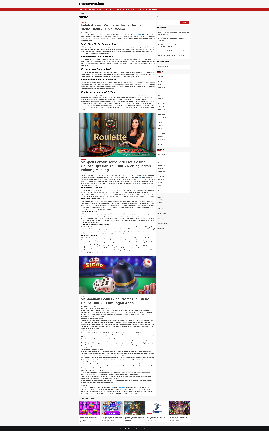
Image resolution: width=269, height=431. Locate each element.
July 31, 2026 (87, 421)
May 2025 (160, 95)
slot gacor (160, 182)
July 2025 (160, 90)
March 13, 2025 (89, 173)
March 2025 (161, 100)
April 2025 (160, 98)
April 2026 (160, 84)
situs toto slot (160, 218)
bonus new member (162, 213)
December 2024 (162, 109)
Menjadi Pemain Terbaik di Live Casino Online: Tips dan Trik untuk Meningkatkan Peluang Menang (116, 166)
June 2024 (160, 125)
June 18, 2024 (92, 306)
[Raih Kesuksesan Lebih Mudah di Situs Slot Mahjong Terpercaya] (112, 408)
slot (158, 220)
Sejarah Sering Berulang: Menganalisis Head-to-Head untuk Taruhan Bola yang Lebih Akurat (172, 45)
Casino (81, 9)
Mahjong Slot (121, 9)
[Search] (189, 9)
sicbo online (122, 387)
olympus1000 (161, 171)
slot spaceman (160, 228)
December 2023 (162, 136)
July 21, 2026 (132, 421)
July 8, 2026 (154, 420)
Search (159, 17)
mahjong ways (160, 208)
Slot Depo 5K (161, 179)
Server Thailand (142, 9)
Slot (93, 9)
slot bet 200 (161, 176)
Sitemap (99, 9)
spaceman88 (137, 34)
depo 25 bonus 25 (161, 199)
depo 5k (159, 194)
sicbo (139, 177)
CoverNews (139, 428)
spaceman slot (160, 210)
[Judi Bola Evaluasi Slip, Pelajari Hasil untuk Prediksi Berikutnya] (157, 408)
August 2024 (161, 120)
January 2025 (161, 106)
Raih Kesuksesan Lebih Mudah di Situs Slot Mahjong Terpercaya (171, 39)
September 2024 (162, 117)
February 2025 (162, 103)
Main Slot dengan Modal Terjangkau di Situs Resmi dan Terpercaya (171, 56)
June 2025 (160, 92)
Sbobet (105, 9)
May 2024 (160, 128)
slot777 (160, 188)
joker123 (159, 202)
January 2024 (161, 133)
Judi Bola (88, 9)
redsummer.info (91, 4)
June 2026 (160, 79)
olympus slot (160, 215)
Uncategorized (84, 296)
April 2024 (160, 131)
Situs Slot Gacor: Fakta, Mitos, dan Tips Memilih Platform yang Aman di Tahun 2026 (173, 33)
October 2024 (161, 114)
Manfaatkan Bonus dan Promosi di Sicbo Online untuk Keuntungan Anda (115, 301)
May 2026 (160, 81)
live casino (83, 22)
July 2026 (160, 76)
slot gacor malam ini (162, 223)
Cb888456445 (85, 306)
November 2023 (162, 139)
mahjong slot (161, 165)
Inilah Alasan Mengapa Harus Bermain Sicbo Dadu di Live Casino (113, 27)
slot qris (160, 185)
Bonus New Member (163, 154)
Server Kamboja (131, 9)
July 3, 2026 (176, 420)
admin (83, 32)
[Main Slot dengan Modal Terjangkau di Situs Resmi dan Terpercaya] (179, 408)
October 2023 (161, 142)
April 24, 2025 (88, 32)
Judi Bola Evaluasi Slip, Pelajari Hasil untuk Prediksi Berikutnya (173, 50)
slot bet (159, 197)
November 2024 (162, 111)
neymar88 (160, 168)
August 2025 (161, 87)
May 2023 (160, 144)
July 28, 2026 (109, 420)
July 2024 (160, 122)
